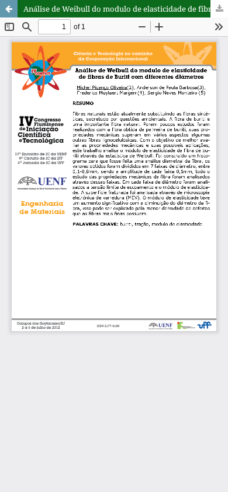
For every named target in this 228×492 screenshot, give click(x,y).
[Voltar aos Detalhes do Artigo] (9, 8)
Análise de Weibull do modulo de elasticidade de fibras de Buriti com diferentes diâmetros (125, 8)
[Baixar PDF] (219, 8)
